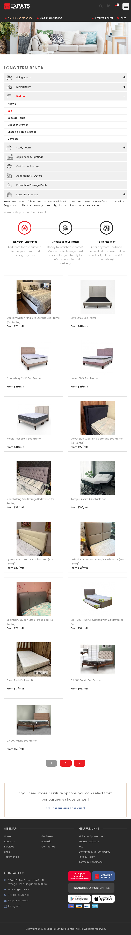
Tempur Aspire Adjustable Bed (88, 499)
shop (18, 212)
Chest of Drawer (18, 125)
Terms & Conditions (91, 862)
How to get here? (18, 889)
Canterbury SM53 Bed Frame (24, 378)
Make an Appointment (50, 18)
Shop (123, 18)
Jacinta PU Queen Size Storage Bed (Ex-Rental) (30, 622)
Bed (10, 111)
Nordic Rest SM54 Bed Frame (24, 438)
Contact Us (48, 846)
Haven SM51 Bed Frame (84, 378)
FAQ (81, 846)
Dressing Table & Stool (22, 132)
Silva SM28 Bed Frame (84, 318)
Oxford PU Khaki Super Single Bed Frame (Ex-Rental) (97, 561)
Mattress (13, 139)
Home (7, 212)
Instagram (13, 906)
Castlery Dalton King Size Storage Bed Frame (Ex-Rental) (33, 320)
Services (9, 846)
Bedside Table (16, 118)
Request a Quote (104, 18)
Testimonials (11, 857)
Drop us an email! (18, 900)
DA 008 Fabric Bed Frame (86, 680)
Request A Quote (89, 841)
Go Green (47, 836)
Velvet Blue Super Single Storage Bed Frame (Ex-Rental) (97, 441)
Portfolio (46, 841)
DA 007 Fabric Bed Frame (22, 740)
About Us (9, 841)
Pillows (12, 104)
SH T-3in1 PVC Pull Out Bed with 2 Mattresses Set (97, 622)
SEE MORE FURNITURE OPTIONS (64, 808)
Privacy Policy (87, 857)
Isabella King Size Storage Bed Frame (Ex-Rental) (31, 501)
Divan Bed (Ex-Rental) (20, 680)
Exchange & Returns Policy (94, 851)
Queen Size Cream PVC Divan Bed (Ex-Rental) (30, 561)
